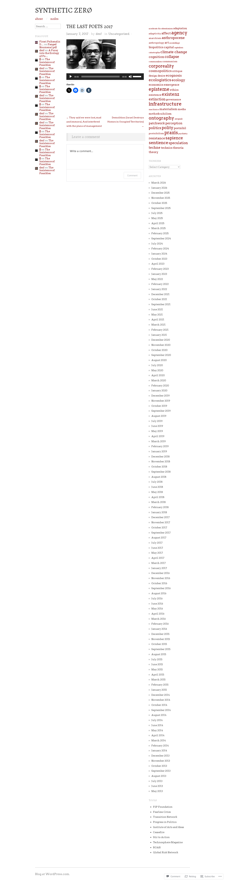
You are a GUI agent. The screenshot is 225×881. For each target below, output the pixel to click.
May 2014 (157, 730)
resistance (157, 138)
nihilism (166, 113)
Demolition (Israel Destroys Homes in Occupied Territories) (125, 121)
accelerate (153, 29)
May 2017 (157, 552)
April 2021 (157, 319)
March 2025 (158, 228)
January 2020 (159, 390)
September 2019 (161, 410)
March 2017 (158, 563)
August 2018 (158, 476)
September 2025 (161, 208)
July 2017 (157, 542)
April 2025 (157, 223)
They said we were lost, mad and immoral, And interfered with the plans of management (84, 121)
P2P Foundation (162, 806)
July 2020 (157, 365)
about (39, 18)
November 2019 (160, 400)
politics (155, 128)
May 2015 (157, 669)
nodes (54, 18)
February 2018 (160, 507)
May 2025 (157, 218)
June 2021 (157, 309)
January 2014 (159, 750)
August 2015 (158, 654)
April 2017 (157, 557)
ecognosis (174, 75)
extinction (157, 99)
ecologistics (160, 80)
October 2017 (159, 527)
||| (40, 59)
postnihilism (156, 133)
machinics (154, 109)
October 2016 (159, 583)
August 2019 (158, 416)
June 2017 (157, 547)
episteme (159, 89)
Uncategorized (118, 33)
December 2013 (160, 755)
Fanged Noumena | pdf (48, 46)
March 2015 (158, 679)
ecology (178, 80)
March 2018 (158, 502)
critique (177, 71)
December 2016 (160, 573)
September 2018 (161, 471)
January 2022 (159, 289)
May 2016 (157, 608)
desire (161, 75)
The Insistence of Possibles (47, 62)
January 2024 (159, 253)
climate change (173, 52)
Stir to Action (161, 837)
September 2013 (160, 770)
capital (169, 47)
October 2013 (159, 765)
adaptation (180, 28)
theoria (178, 147)
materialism (168, 109)
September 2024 (161, 238)
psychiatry (182, 134)
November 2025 (160, 197)
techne (154, 148)
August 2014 (158, 715)
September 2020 (161, 355)
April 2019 (157, 436)
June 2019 (157, 426)
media (182, 109)
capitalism (178, 48)
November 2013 (160, 760)
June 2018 (157, 486)
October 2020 (159, 350)
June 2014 (157, 725)
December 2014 (160, 694)
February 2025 (160, 233)
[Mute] (130, 76)
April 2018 (157, 497)
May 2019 (157, 431)
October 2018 (159, 466)
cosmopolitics (160, 71)
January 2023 (159, 274)
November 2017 (160, 522)
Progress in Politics (165, 822)
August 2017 (158, 537)
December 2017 (160, 517)
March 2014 (158, 740)
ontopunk (179, 119)
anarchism (155, 38)
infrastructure (165, 104)
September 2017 (161, 532)
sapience (174, 137)
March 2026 (158, 182)
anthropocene (173, 38)
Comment (132, 175)
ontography (161, 118)
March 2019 (158, 441)
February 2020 (160, 385)
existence (155, 94)
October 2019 (159, 405)
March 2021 (158, 324)
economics (156, 84)
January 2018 (159, 512)
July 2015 (156, 659)
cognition (156, 57)
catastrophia (154, 52)
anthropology (156, 42)
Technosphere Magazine (168, 842)
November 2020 (160, 345)
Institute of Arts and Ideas (168, 827)
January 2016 (159, 628)
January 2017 (159, 568)
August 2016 (158, 593)
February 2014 (160, 745)
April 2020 (158, 375)
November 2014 (160, 699)
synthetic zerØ (63, 10)
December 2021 (160, 294)
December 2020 (160, 339)
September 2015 (160, 649)
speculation (178, 143)
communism (169, 61)
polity (167, 127)
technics (166, 147)
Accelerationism (165, 28)
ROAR (157, 847)
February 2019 (160, 446)
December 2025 (160, 192)
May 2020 (157, 370)
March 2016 (158, 618)
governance (173, 99)
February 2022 (160, 284)
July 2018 (157, 481)
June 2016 (157, 603)
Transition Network (165, 816)
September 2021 (160, 304)
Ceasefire (158, 832)
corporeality (161, 66)
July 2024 (157, 243)
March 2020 (158, 380)
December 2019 (160, 395)
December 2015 (160, 634)
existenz (170, 94)
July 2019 (157, 421)
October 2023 (159, 258)
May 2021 (157, 314)
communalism (155, 61)
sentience (158, 142)
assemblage (174, 43)
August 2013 (158, 776)
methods (154, 113)
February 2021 (160, 329)
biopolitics (156, 47)
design (153, 75)
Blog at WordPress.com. (52, 874)
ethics (174, 89)
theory (153, 152)
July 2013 (156, 781)
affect (166, 33)
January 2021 (159, 334)
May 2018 (157, 492)
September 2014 (161, 710)
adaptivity (155, 33)
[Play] (70, 76)
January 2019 (159, 451)
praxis (171, 132)
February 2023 (160, 268)
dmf (99, 33)
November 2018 (160, 461)
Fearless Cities (162, 812)
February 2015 (160, 684)
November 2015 (160, 639)
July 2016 (157, 598)
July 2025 (157, 213)
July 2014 (157, 720)
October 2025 (159, 203)
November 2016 (160, 578)
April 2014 (157, 735)
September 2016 (161, 588)
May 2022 (157, 279)
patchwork (157, 123)
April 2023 (157, 263)
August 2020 (159, 360)
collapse (172, 56)
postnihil (180, 128)
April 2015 (157, 674)
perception (173, 123)
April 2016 (157, 613)
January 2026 (159, 187)
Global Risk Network (165, 852)
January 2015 (159, 689)
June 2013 (157, 786)
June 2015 (157, 664)
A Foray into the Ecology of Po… (49, 53)
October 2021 (159, 299)
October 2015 (159, 644)
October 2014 (159, 705)
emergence (171, 84)
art (167, 42)
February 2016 (160, 623)
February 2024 (160, 248)
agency (179, 32)
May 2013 (157, 791)
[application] (105, 76)
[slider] (137, 76)
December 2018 (160, 456)
